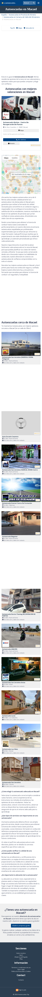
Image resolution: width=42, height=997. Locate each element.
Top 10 (12, 28)
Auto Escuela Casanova (10, 437)
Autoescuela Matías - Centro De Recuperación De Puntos (16, 123)
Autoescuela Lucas (8, 716)
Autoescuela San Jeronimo (11, 782)
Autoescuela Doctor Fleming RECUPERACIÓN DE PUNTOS (18, 615)
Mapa (22, 130)
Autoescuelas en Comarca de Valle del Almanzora (22, 17)
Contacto (21, 980)
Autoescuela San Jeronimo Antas (13, 683)
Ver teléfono (21, 140)
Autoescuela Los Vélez (10, 749)
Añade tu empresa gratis (21, 926)
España (4, 15)
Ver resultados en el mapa (21, 174)
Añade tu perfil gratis (21, 957)
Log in (21, 955)
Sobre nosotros (21, 953)
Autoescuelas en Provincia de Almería (22, 15)
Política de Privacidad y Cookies (21, 971)
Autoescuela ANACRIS (9, 649)
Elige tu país (22, 990)
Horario (12, 143)
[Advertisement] (21, 54)
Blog (21, 959)
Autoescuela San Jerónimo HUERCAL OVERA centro (20, 470)
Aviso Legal (21, 969)
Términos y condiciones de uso (21, 967)
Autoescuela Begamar (10, 537)
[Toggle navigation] (38, 3)
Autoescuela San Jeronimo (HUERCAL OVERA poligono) (17, 358)
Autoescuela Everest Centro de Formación (17, 503)
